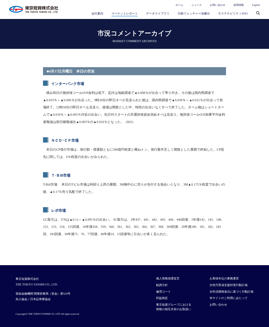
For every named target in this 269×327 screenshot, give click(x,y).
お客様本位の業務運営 (224, 278)
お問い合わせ (217, 5)
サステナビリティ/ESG (233, 13)
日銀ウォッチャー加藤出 (194, 13)
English (256, 5)
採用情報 (238, 5)
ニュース (196, 5)
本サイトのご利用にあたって (229, 298)
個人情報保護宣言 (168, 278)
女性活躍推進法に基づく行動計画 (231, 291)
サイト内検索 (258, 13)
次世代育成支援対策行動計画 (229, 285)
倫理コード (163, 291)
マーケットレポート (124, 13)
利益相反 (162, 298)
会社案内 (97, 13)
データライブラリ (157, 13)
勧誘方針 (162, 285)
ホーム (179, 5)
